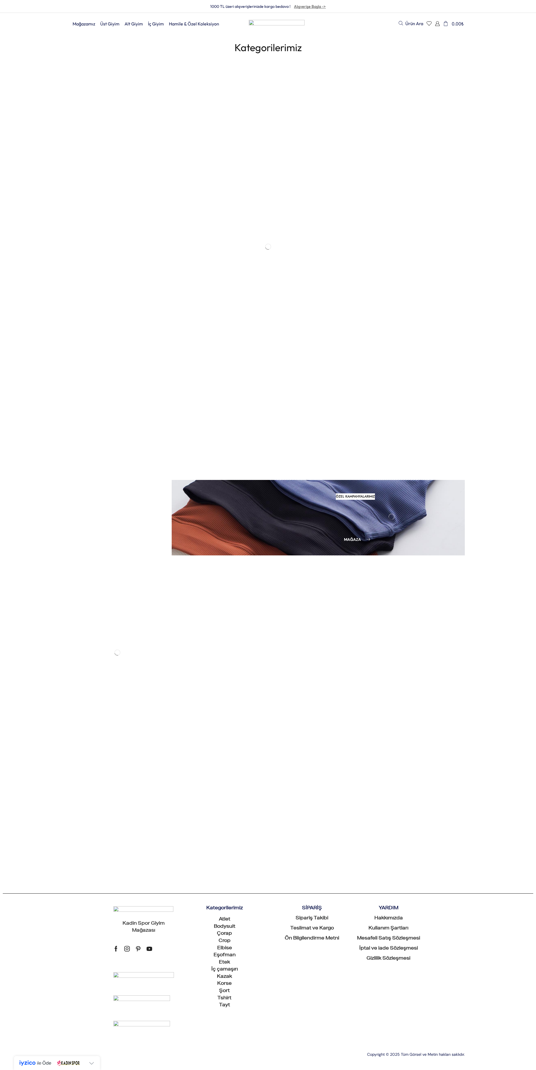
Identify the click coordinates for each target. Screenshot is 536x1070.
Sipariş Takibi (312, 439)
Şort (75, 275)
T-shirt (78, 284)
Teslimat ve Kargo (312, 450)
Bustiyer (79, 199)
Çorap (224, 455)
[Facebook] (116, 469)
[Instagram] (127, 469)
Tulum (77, 303)
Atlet (76, 180)
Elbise (77, 218)
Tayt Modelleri (86, 294)
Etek (76, 237)
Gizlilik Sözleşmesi (388, 480)
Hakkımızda (388, 439)
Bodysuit (80, 190)
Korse (77, 265)
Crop (76, 209)
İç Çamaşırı (82, 247)
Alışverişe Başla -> (310, 6)
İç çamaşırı (224, 491)
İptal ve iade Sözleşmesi (388, 470)
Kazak (77, 256)
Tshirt (224, 519)
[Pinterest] (138, 469)
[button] (411, 23)
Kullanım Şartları (388, 450)
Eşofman (80, 228)
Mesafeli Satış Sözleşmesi (388, 460)
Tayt (224, 526)
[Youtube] (149, 469)
